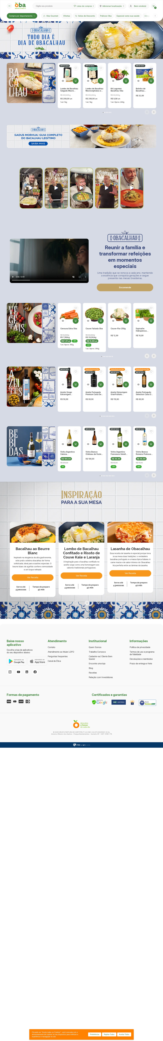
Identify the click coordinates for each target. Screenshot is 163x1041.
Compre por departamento (20, 16)
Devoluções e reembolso (141, 659)
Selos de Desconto (86, 16)
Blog (91, 668)
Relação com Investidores (101, 677)
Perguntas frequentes (58, 656)
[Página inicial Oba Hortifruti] (20, 6)
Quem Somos (95, 647)
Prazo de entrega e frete (141, 663)
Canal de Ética (54, 661)
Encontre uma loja (97, 663)
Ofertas (66, 16)
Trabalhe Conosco (97, 652)
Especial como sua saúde (128, 16)
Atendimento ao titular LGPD (61, 652)
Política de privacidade (140, 647)
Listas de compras (84, 6)
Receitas (93, 672)
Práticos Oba (106, 16)
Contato (51, 647)
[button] (153, 6)
